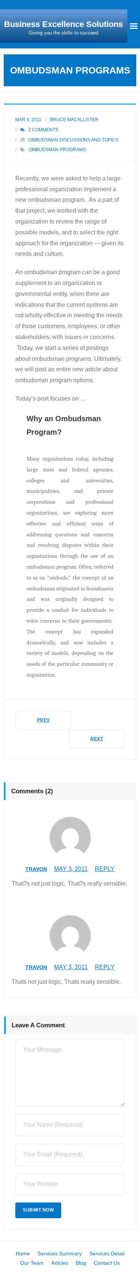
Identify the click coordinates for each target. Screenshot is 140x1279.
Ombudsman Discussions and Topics (73, 140)
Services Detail (106, 1253)
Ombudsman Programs (57, 149)
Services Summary (59, 1253)
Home (23, 1253)
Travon (36, 869)
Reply (105, 869)
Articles (59, 1263)
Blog (81, 1263)
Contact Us (107, 1263)
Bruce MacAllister (74, 119)
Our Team (32, 1263)
